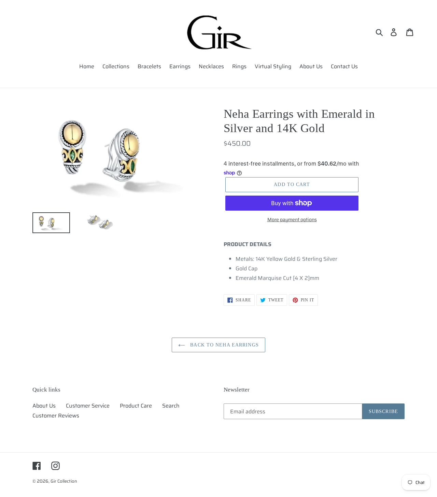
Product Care (136, 405)
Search (171, 405)
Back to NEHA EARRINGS (223, 344)
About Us (44, 405)
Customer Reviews (55, 415)
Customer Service (88, 405)
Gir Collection (64, 481)
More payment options (292, 219)
